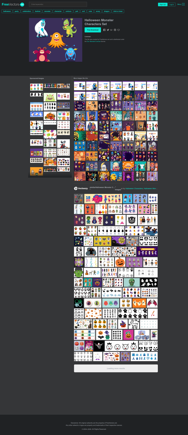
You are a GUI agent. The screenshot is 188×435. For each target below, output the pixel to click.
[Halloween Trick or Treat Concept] (79, 126)
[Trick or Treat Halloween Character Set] (152, 95)
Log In (171, 4)
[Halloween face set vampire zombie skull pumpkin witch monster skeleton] (50, 88)
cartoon (68, 11)
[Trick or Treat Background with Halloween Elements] (104, 146)
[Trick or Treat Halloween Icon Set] (140, 115)
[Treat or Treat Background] (92, 176)
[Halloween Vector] (104, 166)
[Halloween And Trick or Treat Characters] (152, 126)
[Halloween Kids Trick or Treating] (116, 166)
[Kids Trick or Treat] (116, 95)
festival (37, 11)
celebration (27, 11)
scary (98, 11)
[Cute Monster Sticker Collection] (92, 166)
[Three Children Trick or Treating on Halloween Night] (152, 105)
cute (90, 11)
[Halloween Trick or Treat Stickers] (92, 156)
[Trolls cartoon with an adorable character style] (130, 209)
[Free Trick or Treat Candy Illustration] (128, 126)
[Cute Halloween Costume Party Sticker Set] (116, 105)
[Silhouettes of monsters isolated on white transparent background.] (36, 97)
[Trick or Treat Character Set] (140, 95)
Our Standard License (94, 41)
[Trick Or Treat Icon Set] (104, 126)
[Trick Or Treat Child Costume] (104, 176)
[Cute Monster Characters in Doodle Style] (152, 115)
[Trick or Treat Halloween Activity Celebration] (92, 115)
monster (47, 11)
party (17, 11)
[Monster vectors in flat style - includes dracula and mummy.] (115, 209)
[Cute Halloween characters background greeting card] (50, 162)
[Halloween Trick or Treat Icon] (140, 156)
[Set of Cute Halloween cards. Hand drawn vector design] (36, 153)
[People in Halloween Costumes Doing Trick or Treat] (92, 126)
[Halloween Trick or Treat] (128, 95)
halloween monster (151, 188)
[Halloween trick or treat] (140, 105)
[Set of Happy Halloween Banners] (104, 136)
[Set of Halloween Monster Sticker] (92, 105)
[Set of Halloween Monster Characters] (140, 136)
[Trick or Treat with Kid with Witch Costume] (128, 176)
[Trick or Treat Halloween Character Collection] (128, 136)
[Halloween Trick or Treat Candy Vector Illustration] (79, 156)
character (58, 11)
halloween (7, 11)
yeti (76, 11)
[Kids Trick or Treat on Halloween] (152, 146)
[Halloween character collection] (79, 209)
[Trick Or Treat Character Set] (152, 136)
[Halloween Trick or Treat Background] (116, 115)
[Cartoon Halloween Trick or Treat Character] (104, 95)
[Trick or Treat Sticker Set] (104, 156)
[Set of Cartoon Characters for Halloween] (140, 166)
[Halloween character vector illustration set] (36, 125)
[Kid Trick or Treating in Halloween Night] (92, 146)
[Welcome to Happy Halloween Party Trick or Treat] (79, 136)
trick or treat (117, 11)
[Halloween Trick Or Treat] (128, 166)
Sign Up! (163, 4)
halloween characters (134, 188)
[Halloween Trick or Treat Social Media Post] (140, 146)
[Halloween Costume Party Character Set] (140, 176)
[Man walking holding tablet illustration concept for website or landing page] (140, 85)
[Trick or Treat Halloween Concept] (116, 176)
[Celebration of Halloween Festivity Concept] (79, 115)
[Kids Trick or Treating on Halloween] (128, 115)
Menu (179, 4)
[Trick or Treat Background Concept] (128, 156)
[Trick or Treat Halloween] (79, 176)
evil (83, 11)
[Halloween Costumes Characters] (128, 105)
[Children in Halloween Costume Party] (116, 146)
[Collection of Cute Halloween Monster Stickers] (116, 126)
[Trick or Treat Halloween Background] (104, 115)
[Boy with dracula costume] (128, 146)
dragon (106, 11)
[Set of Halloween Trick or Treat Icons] (79, 146)
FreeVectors (13, 5)
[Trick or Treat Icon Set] (116, 156)
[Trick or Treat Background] (79, 105)
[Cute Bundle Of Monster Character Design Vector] (120, 220)
